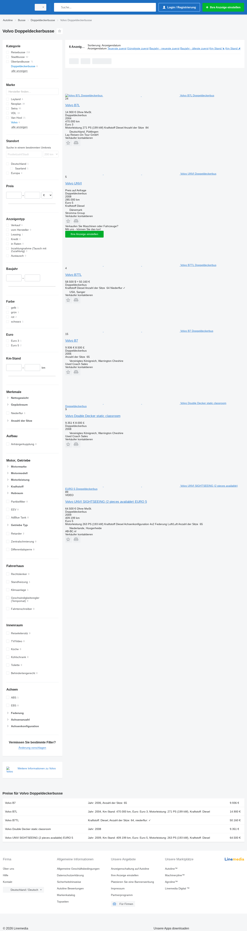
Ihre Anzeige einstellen (84, 234)
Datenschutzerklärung (70, 875)
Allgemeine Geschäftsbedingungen (78, 868)
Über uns (8, 868)
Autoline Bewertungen (70, 888)
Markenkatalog (66, 895)
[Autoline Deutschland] (16, 7)
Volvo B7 (71, 340)
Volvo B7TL (73, 275)
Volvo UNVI (73, 183)
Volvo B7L (72, 105)
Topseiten (63, 901)
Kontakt (7, 881)
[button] (68, 142)
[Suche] (57, 7)
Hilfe (5, 875)
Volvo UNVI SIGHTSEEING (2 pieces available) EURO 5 (106, 502)
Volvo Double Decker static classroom (92, 416)
